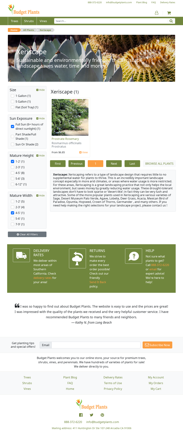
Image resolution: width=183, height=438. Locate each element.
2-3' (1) (20, 167)
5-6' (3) (20, 179)
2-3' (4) (20, 207)
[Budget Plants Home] (23, 9)
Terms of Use (113, 383)
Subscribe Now (159, 345)
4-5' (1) (20, 213)
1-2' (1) (20, 161)
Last (132, 164)
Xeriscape (45, 30)
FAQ (70, 383)
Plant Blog (70, 377)
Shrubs (27, 383)
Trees (27, 377)
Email (45, 345)
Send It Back (98, 282)
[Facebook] (80, 415)
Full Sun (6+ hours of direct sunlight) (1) (29, 126)
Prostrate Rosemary (65, 139)
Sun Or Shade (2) (27, 144)
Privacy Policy (113, 389)
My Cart (156, 389)
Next (114, 164)
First (58, 164)
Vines (27, 389)
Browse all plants (159, 164)
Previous (77, 164)
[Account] (156, 13)
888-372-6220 (160, 265)
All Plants (28, 30)
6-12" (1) (21, 184)
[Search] (171, 21)
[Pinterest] (102, 415)
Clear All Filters (28, 234)
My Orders (156, 383)
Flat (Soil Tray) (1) (27, 107)
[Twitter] (91, 415)
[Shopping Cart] (169, 13)
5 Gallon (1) (23, 101)
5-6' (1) (20, 219)
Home (14, 30)
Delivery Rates (113, 377)
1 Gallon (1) (23, 96)
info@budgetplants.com (102, 422)
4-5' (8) (20, 173)
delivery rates (42, 278)
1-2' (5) (20, 201)
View (84, 152)
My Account (156, 377)
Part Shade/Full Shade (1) (26, 136)
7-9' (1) (20, 224)
